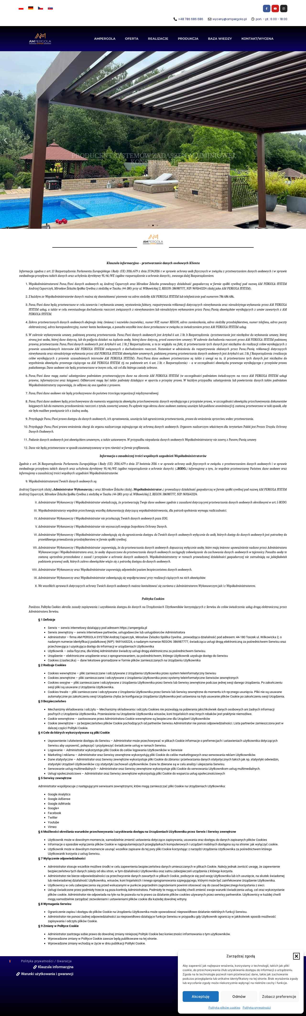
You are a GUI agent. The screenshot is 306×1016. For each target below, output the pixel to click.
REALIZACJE (158, 38)
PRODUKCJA (188, 38)
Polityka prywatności (257, 1007)
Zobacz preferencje (279, 996)
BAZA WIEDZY (220, 38)
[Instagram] (284, 8)
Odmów (239, 996)
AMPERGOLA (104, 38)
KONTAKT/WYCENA (257, 38)
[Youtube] (275, 8)
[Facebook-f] (266, 8)
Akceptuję (200, 996)
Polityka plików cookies (224, 1007)
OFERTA (131, 38)
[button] (296, 956)
